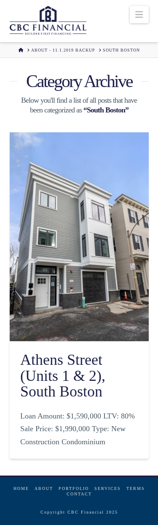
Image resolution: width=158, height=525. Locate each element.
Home (21, 488)
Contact (79, 494)
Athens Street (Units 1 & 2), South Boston (62, 375)
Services (107, 488)
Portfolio (74, 488)
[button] (139, 14)
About (44, 488)
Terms (135, 488)
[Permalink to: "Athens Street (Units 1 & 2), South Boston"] (79, 236)
